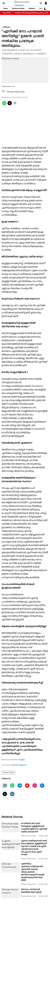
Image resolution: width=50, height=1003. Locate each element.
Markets (32, 8)
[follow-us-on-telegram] (20, 785)
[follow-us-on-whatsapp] (12, 785)
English (22, 759)
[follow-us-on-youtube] (27, 785)
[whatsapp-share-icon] (4, 104)
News (5, 8)
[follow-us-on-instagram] (34, 785)
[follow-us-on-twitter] (5, 794)
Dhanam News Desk (16, 91)
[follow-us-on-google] (5, 785)
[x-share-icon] (9, 104)
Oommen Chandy (8, 772)
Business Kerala (18, 8)
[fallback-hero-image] (11, 827)
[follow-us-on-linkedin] (12, 794)
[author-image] (4, 92)
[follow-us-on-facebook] (42, 785)
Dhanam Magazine (19, 765)
